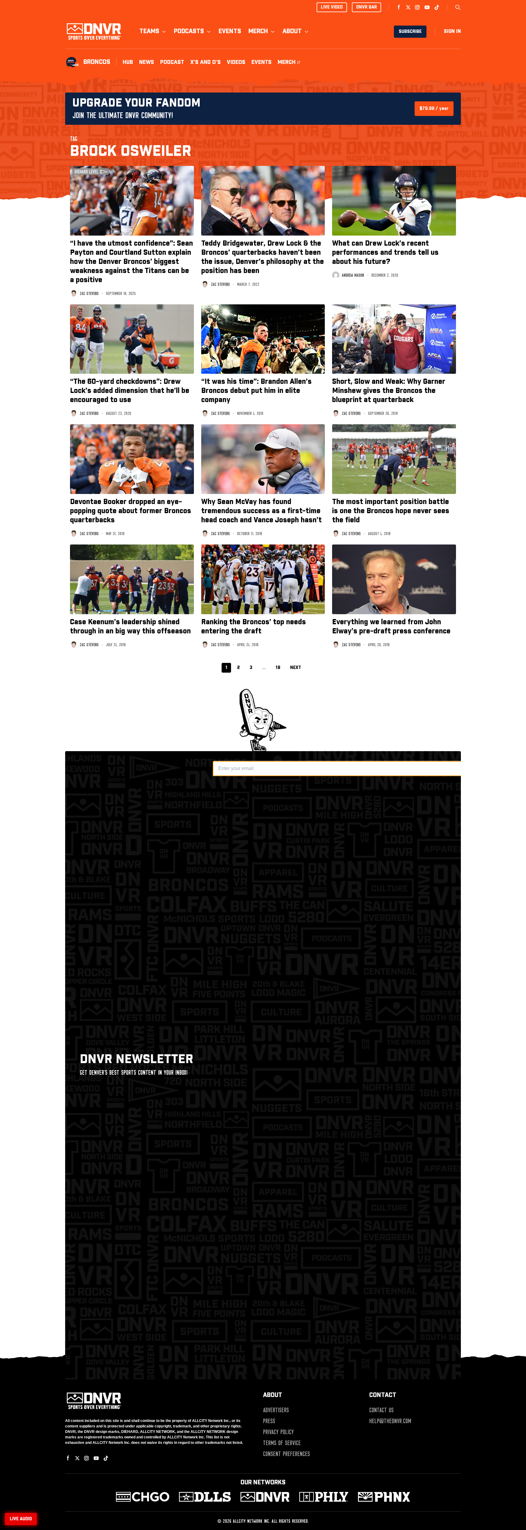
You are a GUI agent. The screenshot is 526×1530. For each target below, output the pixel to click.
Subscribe (410, 31)
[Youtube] (427, 7)
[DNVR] (264, 1497)
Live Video (332, 7)
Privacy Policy (278, 1432)
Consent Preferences (286, 1454)
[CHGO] (142, 1497)
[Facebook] (399, 7)
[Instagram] (417, 7)
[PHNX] (384, 1497)
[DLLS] (205, 1497)
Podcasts (189, 31)
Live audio (21, 1519)
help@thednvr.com (390, 1421)
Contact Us (381, 1410)
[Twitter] (408, 7)
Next (295, 667)
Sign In (452, 31)
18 (277, 667)
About (292, 31)
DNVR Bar (366, 7)
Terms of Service (282, 1443)
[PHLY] (323, 1497)
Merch (258, 31)
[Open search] (458, 7)
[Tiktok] (437, 7)
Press (269, 1421)
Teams (149, 31)
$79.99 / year (434, 108)
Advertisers (276, 1410)
